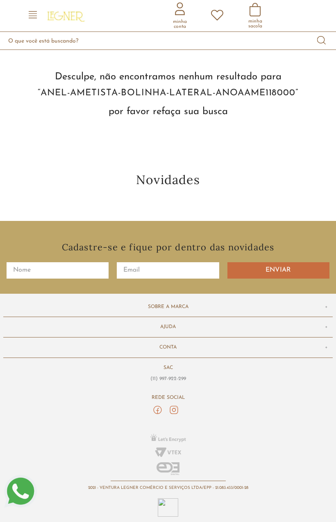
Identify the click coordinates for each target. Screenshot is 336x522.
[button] (33, 15)
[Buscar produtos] (321, 40)
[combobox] (168, 41)
